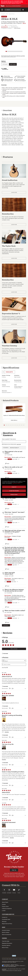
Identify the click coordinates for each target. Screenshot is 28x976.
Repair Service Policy (7, 923)
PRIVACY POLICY (14, 964)
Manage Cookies (14, 494)
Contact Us (4, 917)
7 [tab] (16, 425)
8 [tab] (18, 425)
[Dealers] (23, 9)
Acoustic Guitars (6, 930)
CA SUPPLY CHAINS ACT (20, 965)
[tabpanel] (14, 41)
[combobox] (14, 660)
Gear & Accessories (6, 934)
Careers (4, 904)
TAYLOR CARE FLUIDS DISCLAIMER (9, 966)
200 (7, 13)
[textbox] (14, 441)
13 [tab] (22, 52)
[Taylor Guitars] (3, 6)
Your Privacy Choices (9, 965)
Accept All (14, 486)
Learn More (14, 192)
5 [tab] (12, 425)
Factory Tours (5, 906)
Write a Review (17, 28)
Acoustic (3, 13)
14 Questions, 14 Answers (6, 28)
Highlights (9, 372)
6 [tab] (14, 425)
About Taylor (5, 902)
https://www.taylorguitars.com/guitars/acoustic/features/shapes (15, 600)
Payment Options (6, 945)
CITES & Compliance (7, 908)
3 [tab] (8, 425)
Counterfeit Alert (6, 919)
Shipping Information (7, 943)
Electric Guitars (5, 932)
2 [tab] (6, 425)
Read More (7, 732)
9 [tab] (20, 425)
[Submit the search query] (5, 9)
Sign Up (14, 870)
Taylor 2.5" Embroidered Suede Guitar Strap (14, 415)
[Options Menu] (18, 459)
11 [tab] (23, 425)
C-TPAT (3, 910)
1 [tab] (4, 425)
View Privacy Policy (16, 483)
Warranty (4, 921)
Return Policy (5, 947)
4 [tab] (10, 425)
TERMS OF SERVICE (6, 964)
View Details (14, 420)
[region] (14, 488)
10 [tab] (21, 425)
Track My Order (5, 941)
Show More (6, 625)
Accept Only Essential (14, 490)
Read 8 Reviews (14, 26)
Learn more (19, 444)
